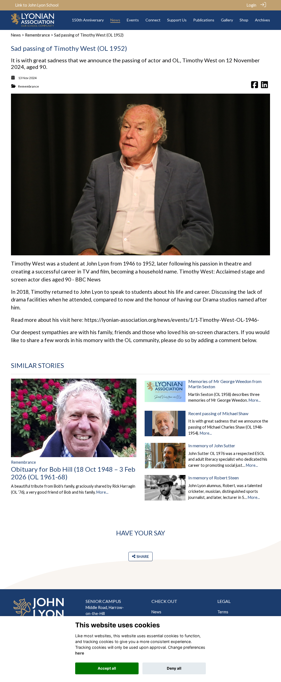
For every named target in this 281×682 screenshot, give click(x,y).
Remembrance (37, 35)
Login (251, 5)
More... (102, 492)
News (16, 35)
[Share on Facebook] (254, 86)
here (79, 653)
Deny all (174, 668)
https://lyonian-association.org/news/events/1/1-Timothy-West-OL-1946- (172, 320)
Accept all (107, 668)
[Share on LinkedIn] (264, 86)
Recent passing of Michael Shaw (218, 413)
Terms (222, 612)
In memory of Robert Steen (213, 477)
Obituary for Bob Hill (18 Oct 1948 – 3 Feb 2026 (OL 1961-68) (73, 473)
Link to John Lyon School (36, 5)
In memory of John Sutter (211, 445)
